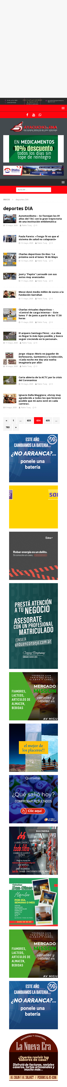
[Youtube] (33, 115)
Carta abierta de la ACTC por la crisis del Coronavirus (40, 379)
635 (48, 420)
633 (29, 420)
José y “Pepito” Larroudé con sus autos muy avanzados (38, 276)
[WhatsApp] (40, 115)
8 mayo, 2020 (11, 407)
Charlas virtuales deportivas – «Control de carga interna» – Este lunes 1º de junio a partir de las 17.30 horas (40, 314)
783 (8, 427)
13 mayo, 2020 (12, 225)
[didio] (33, 173)
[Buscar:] (33, 189)
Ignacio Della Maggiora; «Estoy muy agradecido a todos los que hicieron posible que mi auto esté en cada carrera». (40, 399)
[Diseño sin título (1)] (33, 924)
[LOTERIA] (33, 821)
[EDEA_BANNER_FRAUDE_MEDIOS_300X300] (33, 577)
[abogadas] (33, 102)
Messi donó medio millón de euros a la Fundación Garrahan (41, 293)
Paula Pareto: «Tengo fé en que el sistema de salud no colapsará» (39, 238)
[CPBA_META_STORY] (33, 666)
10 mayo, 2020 (12, 366)
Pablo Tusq (27, 225)
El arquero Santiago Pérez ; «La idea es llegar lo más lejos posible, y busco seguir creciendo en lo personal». (41, 336)
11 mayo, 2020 (27, 281)
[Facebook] (27, 115)
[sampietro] (33, 526)
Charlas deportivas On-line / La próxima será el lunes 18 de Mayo (38, 256)
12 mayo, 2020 (27, 243)
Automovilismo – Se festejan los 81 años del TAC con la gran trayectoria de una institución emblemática (40, 218)
